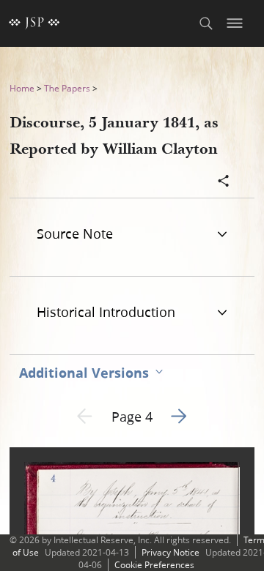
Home (22, 88)
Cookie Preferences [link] (154, 565)
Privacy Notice (170, 552)
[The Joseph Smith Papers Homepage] (34, 23)
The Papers (67, 88)
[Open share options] (223, 182)
